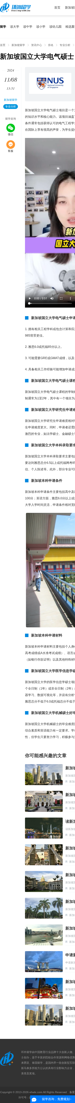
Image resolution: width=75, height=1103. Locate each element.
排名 (50, 45)
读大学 (14, 26)
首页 (57, 7)
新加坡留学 (18, 45)
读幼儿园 (55, 26)
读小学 (40, 26)
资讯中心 (36, 45)
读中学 (27, 26)
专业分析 (65, 45)
